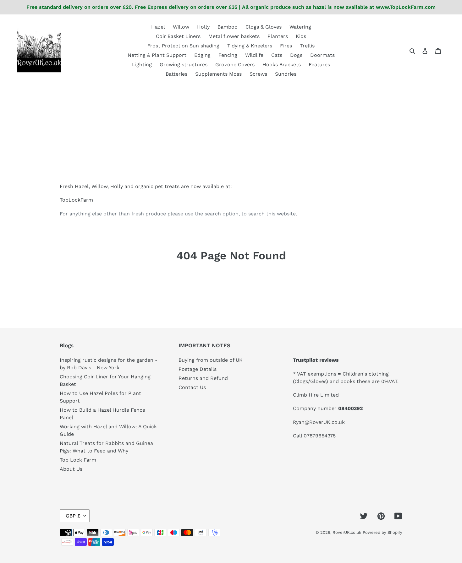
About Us (71, 469)
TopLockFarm (76, 200)
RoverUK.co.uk (347, 532)
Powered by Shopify (382, 532)
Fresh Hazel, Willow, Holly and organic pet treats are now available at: (146, 186)
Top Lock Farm (78, 460)
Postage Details (198, 369)
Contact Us (192, 387)
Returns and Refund (203, 378)
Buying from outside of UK (211, 360)
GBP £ (73, 516)
